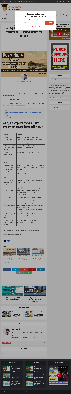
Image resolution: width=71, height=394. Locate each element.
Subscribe (49, 23)
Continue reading (35, 27)
